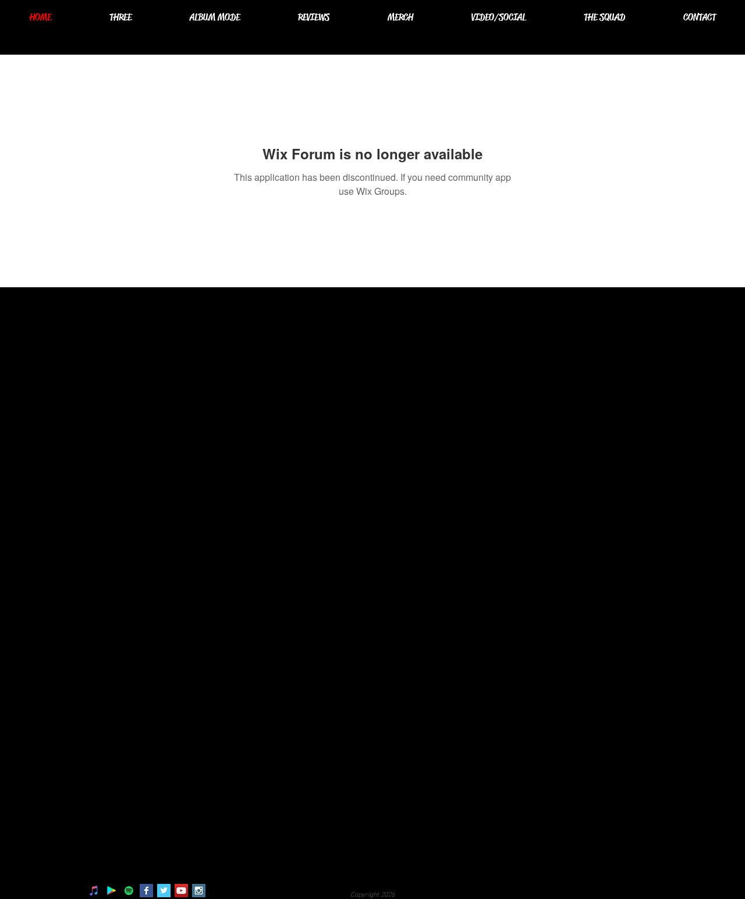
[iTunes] (94, 890)
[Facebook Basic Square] (146, 890)
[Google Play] (111, 890)
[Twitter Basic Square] (164, 890)
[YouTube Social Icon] (181, 890)
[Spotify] (129, 890)
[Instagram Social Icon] (198, 890)
